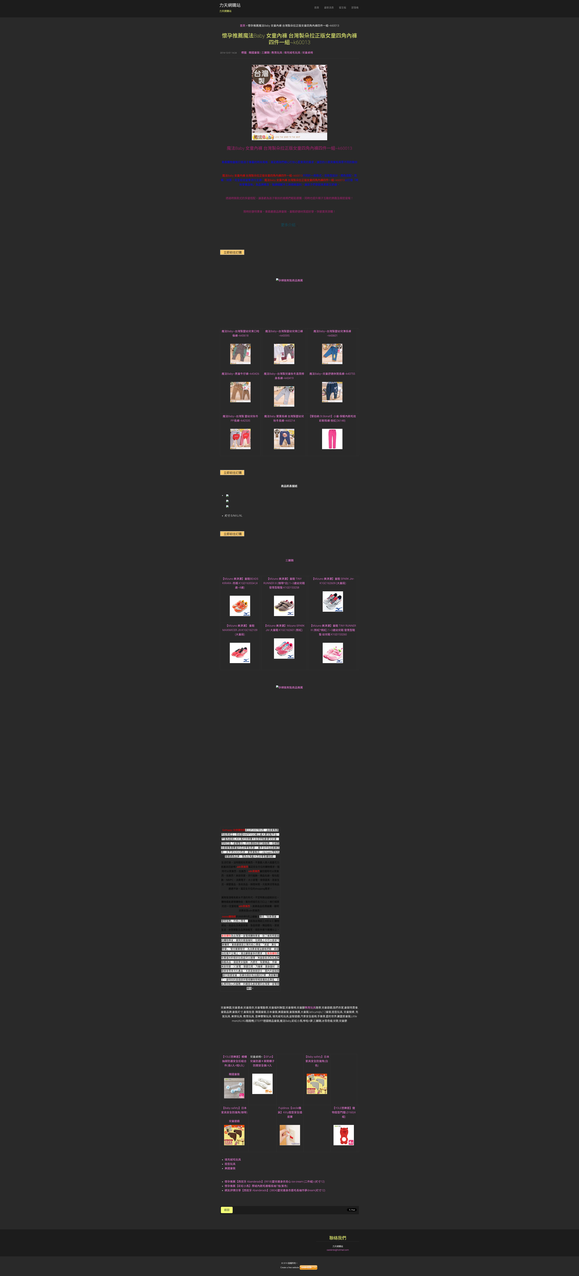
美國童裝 (230, 1168)
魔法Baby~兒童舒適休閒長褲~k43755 (332, 373)
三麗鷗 (265, 52)
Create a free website (289, 1267)
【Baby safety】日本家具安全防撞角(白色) (316, 1061)
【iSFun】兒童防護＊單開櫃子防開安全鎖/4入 (262, 1061)
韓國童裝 (254, 52)
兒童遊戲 (234, 1121)
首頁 (242, 25)
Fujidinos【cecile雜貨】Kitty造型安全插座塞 (290, 1112)
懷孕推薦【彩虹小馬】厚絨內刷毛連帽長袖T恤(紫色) (256, 1185)
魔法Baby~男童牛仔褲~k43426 (240, 373)
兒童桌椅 (307, 52)
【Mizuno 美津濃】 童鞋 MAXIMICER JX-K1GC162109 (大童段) (239, 630)
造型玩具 (230, 1163)
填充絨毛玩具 (292, 52)
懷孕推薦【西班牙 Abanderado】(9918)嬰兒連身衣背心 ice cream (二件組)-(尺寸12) (275, 1181)
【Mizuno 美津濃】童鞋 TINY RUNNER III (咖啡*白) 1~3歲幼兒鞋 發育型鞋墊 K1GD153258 (284, 583)
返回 (226, 1209)
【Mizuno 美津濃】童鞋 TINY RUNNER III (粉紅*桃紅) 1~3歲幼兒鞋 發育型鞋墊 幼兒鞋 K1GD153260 (333, 630)
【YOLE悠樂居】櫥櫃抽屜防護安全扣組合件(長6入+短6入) (234, 1061)
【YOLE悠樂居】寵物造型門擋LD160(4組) (344, 1112)
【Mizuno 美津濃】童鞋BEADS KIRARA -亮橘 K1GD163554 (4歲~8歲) (239, 583)
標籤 (244, 52)
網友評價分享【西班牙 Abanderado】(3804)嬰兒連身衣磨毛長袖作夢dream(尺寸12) (275, 1190)
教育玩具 (276, 52)
